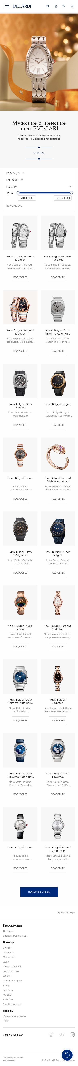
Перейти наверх (66, 913)
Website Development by (13, 1058)
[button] (6, 6)
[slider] (18, 192)
